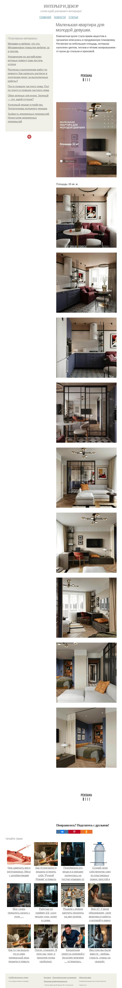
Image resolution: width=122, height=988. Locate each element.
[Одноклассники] (86, 832)
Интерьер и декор (61, 6)
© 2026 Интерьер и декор (18, 977)
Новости (60, 16)
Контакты (47, 977)
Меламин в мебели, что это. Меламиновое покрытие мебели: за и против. (28, 47)
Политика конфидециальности (55, 981)
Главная (45, 16)
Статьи (73, 16)
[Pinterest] (74, 832)
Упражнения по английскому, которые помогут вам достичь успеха (25, 60)
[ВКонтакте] (62, 832)
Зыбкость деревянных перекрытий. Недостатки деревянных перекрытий (29, 118)
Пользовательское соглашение (64, 977)
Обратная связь (85, 977)
